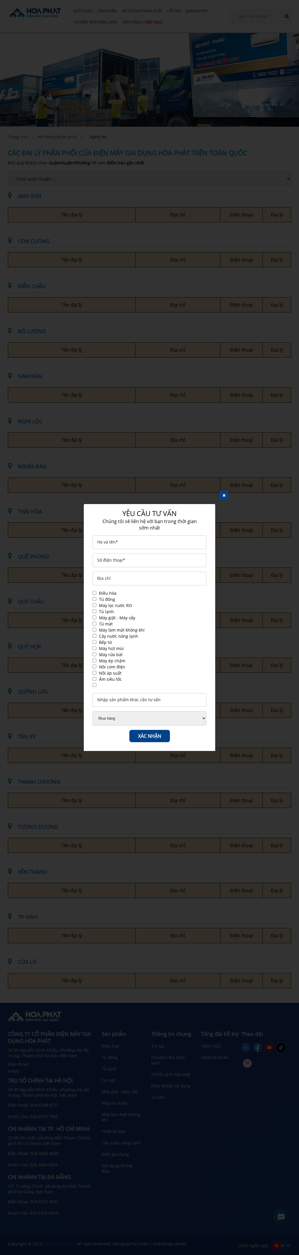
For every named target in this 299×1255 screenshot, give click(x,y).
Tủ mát (106, 624)
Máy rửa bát (111, 654)
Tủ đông (107, 599)
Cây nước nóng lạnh (118, 636)
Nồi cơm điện (112, 667)
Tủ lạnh (106, 611)
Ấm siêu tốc (110, 679)
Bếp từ (105, 642)
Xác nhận (149, 736)
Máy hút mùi (111, 648)
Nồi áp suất (110, 673)
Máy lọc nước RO (115, 605)
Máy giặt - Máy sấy (117, 617)
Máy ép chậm (112, 660)
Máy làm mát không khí (122, 630)
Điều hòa (108, 593)
